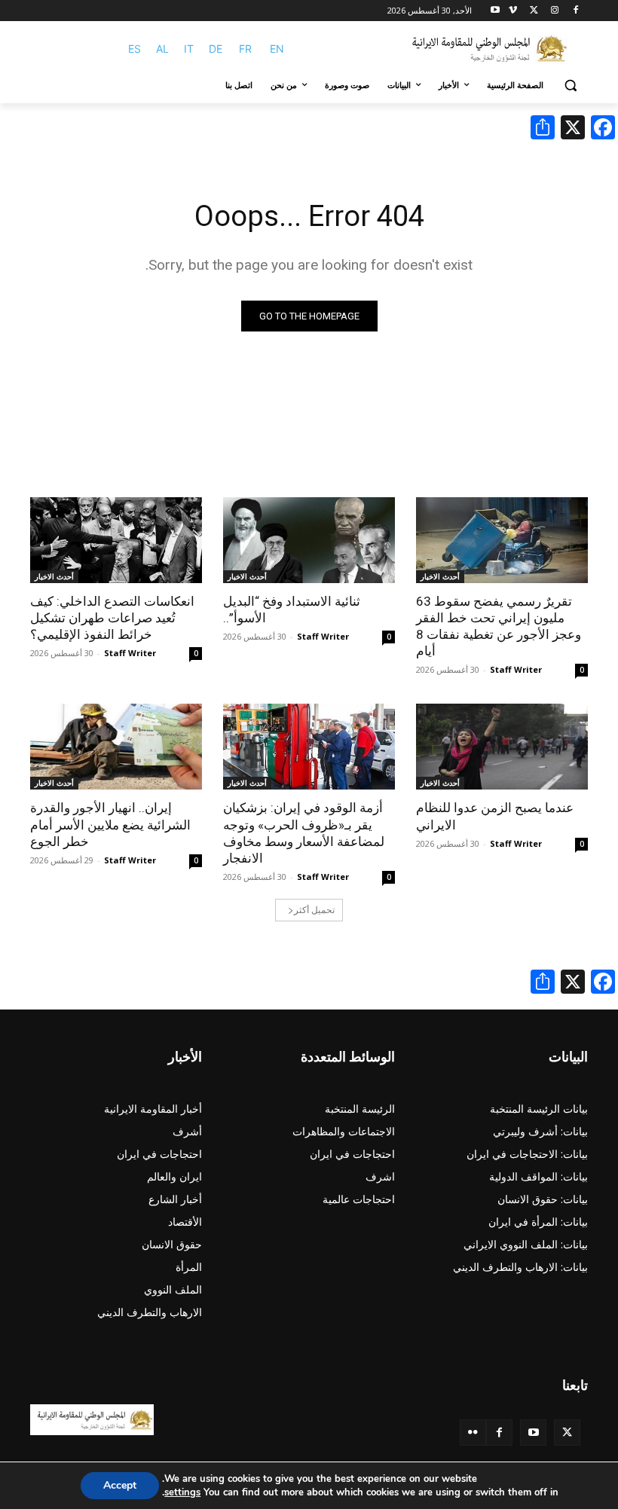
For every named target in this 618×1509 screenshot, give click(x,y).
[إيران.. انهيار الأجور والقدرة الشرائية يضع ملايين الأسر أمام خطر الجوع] (116, 747)
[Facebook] (575, 11)
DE (215, 48)
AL (162, 48)
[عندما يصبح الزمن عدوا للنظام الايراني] (502, 747)
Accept (119, 1485)
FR (245, 48)
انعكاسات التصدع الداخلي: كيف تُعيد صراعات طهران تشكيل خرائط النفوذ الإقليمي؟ (112, 618)
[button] (570, 85)
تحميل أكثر (314, 909)
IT (189, 48)
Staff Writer (516, 669)
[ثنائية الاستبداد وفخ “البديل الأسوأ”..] (309, 540)
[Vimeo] (513, 11)
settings (182, 1492)
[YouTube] (533, 1432)
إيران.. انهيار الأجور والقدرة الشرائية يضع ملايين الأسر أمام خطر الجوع (110, 824)
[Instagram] (554, 11)
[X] (534, 11)
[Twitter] (567, 1432)
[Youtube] (495, 11)
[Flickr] (473, 1432)
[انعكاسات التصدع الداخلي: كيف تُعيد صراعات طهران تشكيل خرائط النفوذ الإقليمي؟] (116, 540)
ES (134, 48)
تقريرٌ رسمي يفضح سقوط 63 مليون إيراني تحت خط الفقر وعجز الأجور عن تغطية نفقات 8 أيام (498, 626)
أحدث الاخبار (440, 576)
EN (277, 48)
